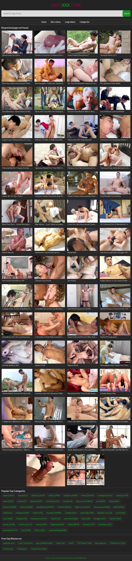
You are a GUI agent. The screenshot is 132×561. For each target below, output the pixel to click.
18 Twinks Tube (84, 543)
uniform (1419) (38, 495)
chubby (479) (122, 495)
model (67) (22, 495)
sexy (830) (7, 518)
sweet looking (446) (57, 530)
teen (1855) (8, 501)
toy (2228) (26, 530)
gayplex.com (8, 543)
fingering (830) (57, 524)
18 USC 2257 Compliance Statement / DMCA (62, 558)
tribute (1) (21, 501)
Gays (66, 5)
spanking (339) (86, 512)
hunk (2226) (119, 507)
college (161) (70, 512)
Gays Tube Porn (25, 543)
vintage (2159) (22, 512)
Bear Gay (60, 543)
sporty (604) (41, 524)
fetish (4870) (73, 524)
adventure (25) (104, 524)
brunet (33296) (64, 507)
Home (43, 22)
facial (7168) (115, 518)
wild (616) (7, 512)
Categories (84, 22)
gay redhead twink (44, 543)
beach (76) (55, 518)
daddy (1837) (36, 501)
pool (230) (120, 512)
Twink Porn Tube (117, 543)
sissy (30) (86, 518)
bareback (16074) (39, 518)
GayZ (71, 543)
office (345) (39, 530)
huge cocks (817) (82, 507)
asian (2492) (8, 495)
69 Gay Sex (8, 548)
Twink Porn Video (39, 548)
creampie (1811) (105, 495)
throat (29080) (9, 507)
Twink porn (22, 548)
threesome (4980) (102, 507)
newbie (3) (67, 501)
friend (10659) (87, 495)
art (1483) (100, 501)
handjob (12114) (104, 512)
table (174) (38, 512)
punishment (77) (10, 530)
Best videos (56, 22)
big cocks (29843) (84, 501)
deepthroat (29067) (45, 507)
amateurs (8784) (53, 512)
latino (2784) (54, 495)
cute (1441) (114, 501)
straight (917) (100, 518)
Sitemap (84, 558)
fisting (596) (21, 518)
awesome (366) (71, 518)
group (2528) (9, 524)
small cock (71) (25, 524)
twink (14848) (26, 507)
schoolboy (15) (52, 501)
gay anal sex (100, 543)
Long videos (70, 22)
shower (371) (89, 524)
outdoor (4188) (70, 495)
